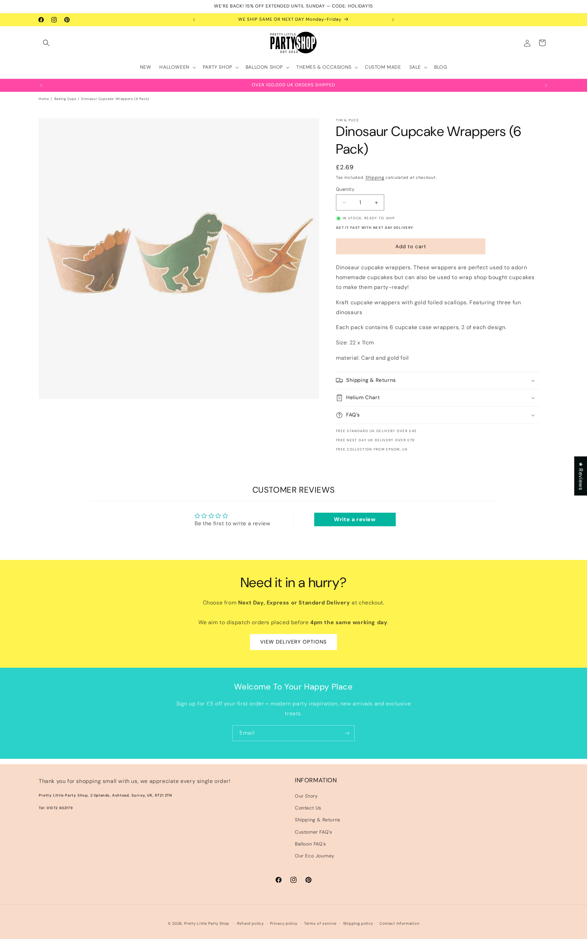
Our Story (306, 796)
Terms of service (320, 923)
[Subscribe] (346, 733)
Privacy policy (284, 923)
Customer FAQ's (313, 832)
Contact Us (308, 808)
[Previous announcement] (193, 19)
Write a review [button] (354, 519)
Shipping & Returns (317, 820)
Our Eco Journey (315, 856)
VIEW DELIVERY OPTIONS (293, 642)
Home (44, 99)
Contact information (399, 923)
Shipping (375, 177)
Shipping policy (358, 923)
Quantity (345, 189)
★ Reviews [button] (580, 476)
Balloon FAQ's (310, 844)
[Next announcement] (393, 19)
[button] (46, 42)
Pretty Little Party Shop (206, 923)
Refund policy (250, 923)
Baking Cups (65, 99)
